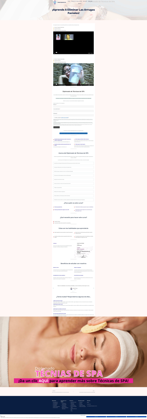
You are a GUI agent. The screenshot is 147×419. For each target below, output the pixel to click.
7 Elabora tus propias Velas (58, 187)
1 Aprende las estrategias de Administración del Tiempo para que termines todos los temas (67, 163)
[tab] (73, 300)
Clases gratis (85, 1)
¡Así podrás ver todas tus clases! (76, 1)
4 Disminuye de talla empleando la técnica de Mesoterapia (62, 175)
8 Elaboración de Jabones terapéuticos (59, 191)
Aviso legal (80, 404)
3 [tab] (74, 291)
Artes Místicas (55, 404)
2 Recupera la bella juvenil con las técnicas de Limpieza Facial (62, 167)
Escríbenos (80, 402)
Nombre (55, 104)
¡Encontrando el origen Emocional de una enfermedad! (87, 392)
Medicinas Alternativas (56, 406)
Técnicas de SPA (55, 407)
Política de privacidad (83, 415)
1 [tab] (72, 291)
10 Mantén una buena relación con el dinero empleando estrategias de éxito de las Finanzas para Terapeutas (69, 199)
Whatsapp (55, 113)
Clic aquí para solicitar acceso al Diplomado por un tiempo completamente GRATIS (73, 133)
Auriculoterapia (55, 403)
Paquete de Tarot (73, 405)
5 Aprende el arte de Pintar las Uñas (59, 179)
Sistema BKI (55, 405)
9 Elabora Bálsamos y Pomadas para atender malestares (62, 195)
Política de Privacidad (82, 406)
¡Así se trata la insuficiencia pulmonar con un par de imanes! (60, 392)
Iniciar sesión (90, 1)
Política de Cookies (82, 405)
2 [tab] (73, 291)
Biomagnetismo (55, 402)
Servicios (80, 403)
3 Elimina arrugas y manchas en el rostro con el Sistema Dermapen (63, 171)
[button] (53, 288)
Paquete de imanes (73, 402)
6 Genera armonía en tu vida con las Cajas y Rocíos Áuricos (62, 183)
